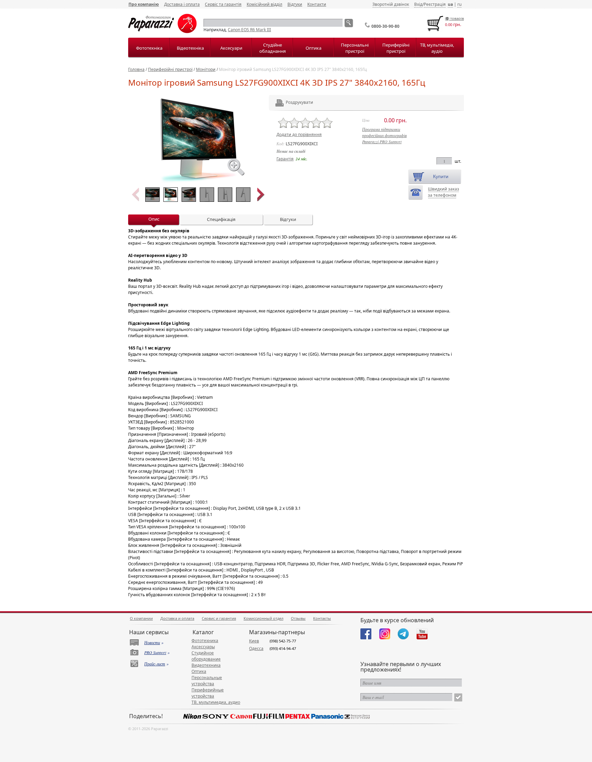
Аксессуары (203, 647)
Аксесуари (231, 48)
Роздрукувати (290, 102)
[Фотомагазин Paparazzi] (162, 32)
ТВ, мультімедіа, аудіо (437, 48)
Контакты (322, 618)
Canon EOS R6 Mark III (249, 30)
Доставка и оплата (177, 618)
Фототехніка (149, 48)
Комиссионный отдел (263, 618)
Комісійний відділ (264, 4)
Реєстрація (435, 4)
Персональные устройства (207, 681)
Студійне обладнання (272, 48)
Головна (136, 69)
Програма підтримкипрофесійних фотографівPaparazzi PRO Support (384, 135)
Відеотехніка (190, 48)
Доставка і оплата (182, 4)
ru (459, 4)
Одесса (256, 648)
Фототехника (205, 640)
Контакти (316, 4)
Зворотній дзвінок (390, 4)
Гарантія (285, 159)
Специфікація (221, 219)
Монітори (205, 69)
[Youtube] (422, 633)
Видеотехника (206, 665)
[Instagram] (384, 633)
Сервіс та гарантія (223, 4)
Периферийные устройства (208, 693)
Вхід (418, 4)
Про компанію (143, 4)
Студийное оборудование (206, 656)
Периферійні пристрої (395, 48)
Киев (254, 641)
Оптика (313, 48)
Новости (152, 642)
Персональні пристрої (355, 48)
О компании (141, 618)
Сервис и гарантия (219, 618)
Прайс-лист (154, 663)
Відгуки (294, 4)
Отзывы (298, 618)
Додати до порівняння (299, 134)
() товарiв (454, 18)
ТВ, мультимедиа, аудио (216, 702)
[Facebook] (365, 633)
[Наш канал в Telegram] (403, 633)
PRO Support (155, 652)
